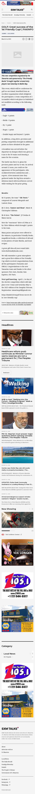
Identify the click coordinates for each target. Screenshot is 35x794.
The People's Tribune (8, 770)
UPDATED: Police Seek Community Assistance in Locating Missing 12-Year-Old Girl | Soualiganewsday (17, 483)
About (3, 747)
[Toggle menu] (2, 9)
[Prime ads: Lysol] (17, 552)
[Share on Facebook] (26, 39)
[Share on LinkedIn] (32, 39)
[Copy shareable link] (23, 39)
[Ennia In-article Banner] (17, 313)
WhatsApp (5, 785)
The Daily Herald (7, 15)
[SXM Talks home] (17, 9)
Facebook (4, 779)
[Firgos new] (17, 619)
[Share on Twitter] (29, 39)
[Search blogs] (31, 9)
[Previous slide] (30, 509)
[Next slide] (32, 509)
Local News (10, 33)
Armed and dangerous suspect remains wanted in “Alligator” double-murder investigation (16, 498)
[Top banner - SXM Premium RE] (17, 3)
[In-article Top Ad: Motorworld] (17, 71)
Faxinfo (29, 15)
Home (3, 23)
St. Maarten (5, 752)
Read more (7, 372)
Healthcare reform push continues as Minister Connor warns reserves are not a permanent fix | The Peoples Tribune (17, 356)
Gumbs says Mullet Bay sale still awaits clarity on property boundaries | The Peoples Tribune (16, 469)
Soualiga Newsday (19, 15)
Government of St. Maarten (10, 773)
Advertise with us (7, 749)
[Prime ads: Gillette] (17, 585)
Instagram (5, 782)
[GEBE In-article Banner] (17, 109)
